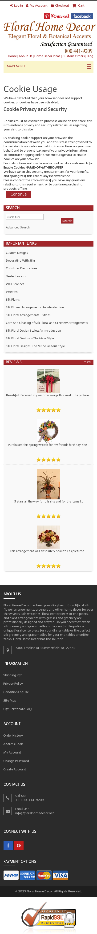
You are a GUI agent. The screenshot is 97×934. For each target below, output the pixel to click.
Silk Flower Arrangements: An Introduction (35, 307)
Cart (81, 6)
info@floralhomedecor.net (34, 813)
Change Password (16, 761)
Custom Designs (17, 253)
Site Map (10, 700)
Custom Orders (73, 56)
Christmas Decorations (21, 268)
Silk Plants (13, 299)
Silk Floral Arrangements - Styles (28, 315)
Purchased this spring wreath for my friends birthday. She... (48, 445)
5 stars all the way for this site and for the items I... (48, 501)
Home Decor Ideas (47, 56)
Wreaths (12, 292)
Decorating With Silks (21, 260)
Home (12, 56)
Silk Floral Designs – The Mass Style (30, 338)
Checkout (62, 6)
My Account (39, 6)
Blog (90, 56)
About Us (25, 56)
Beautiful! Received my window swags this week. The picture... (48, 395)
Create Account (15, 769)
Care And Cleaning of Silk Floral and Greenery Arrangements (47, 323)
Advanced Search (18, 227)
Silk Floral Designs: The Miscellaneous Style (35, 346)
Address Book (13, 744)
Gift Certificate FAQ (18, 709)
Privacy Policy (13, 683)
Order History (13, 736)
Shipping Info (13, 675)
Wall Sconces (15, 284)
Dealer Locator (16, 276)
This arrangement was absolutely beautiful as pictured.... (48, 551)
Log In (18, 6)
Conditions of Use (16, 692)
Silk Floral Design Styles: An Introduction (33, 330)
